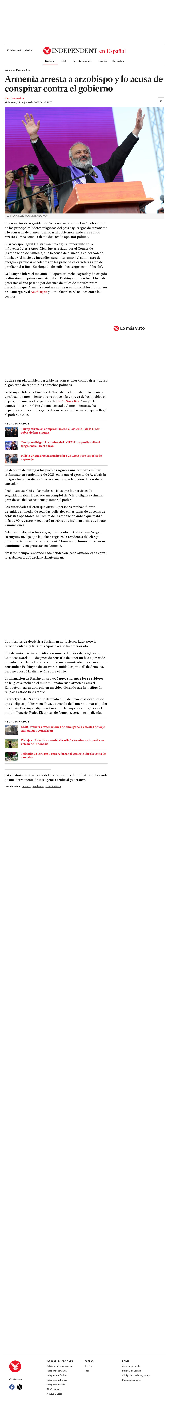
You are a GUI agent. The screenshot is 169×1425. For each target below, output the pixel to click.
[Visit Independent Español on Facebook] (12, 1387)
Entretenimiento (82, 61)
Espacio (102, 61)
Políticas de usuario (131, 1371)
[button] (20, 51)
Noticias (50, 61)
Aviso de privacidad (131, 1366)
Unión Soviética (67, 401)
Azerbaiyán (39, 292)
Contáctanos (15, 1379)
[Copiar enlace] (161, 100)
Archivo (88, 1366)
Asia (28, 70)
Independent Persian (57, 1380)
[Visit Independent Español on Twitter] (19, 1387)
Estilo (64, 61)
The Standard (53, 1389)
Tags (86, 1371)
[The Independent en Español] (84, 50)
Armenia (26, 786)
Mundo (19, 70)
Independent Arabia (56, 1371)
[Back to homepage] (28, 1366)
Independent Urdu (56, 1385)
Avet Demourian (14, 98)
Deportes (118, 61)
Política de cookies (131, 1380)
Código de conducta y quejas (136, 1375)
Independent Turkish (57, 1375)
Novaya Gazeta (54, 1394)
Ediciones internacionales (59, 1366)
